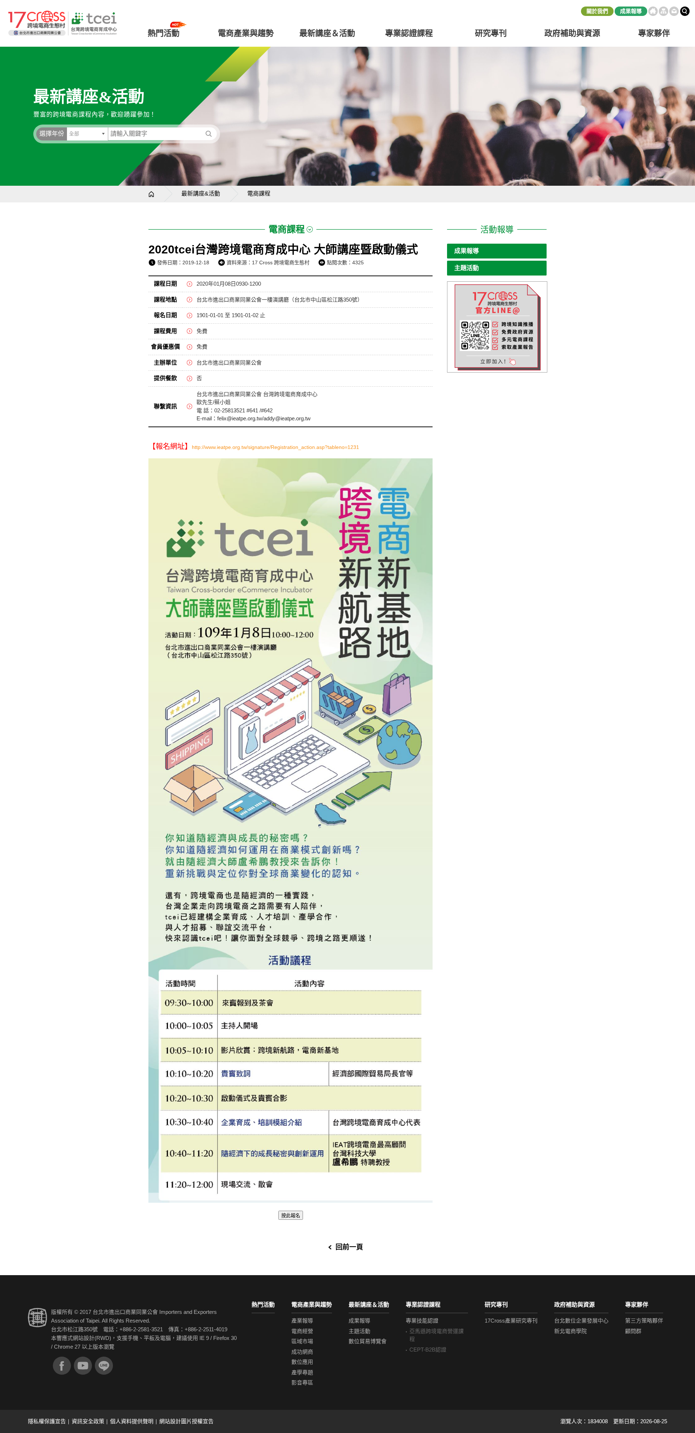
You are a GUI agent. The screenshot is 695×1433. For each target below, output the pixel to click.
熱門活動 (263, 1305)
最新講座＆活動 (369, 1305)
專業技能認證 (422, 1321)
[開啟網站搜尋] (685, 11)
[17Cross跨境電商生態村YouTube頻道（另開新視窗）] (83, 1366)
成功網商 (302, 1352)
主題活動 (466, 268)
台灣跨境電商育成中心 (62, 23)
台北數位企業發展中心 (581, 1321)
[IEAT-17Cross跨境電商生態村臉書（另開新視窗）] (62, 1366)
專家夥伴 (636, 1305)
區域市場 (302, 1341)
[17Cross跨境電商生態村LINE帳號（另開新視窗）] (104, 1366)
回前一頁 (349, 1247)
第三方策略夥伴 (644, 1321)
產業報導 (302, 1321)
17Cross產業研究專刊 (511, 1321)
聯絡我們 (674, 11)
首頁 (653, 11)
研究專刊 (491, 33)
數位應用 (302, 1362)
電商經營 (302, 1331)
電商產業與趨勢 (311, 1305)
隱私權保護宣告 (47, 1421)
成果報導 (631, 11)
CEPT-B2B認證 (427, 1349)
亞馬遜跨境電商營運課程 (436, 1335)
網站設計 (83, 1338)
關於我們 (597, 11)
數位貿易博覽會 (368, 1341)
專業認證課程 (423, 1305)
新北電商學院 (570, 1331)
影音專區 (302, 1382)
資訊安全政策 (88, 1421)
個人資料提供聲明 (131, 1421)
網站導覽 (663, 11)
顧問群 (633, 1331)
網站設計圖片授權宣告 (186, 1421)
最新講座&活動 (200, 193)
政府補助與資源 (574, 1305)
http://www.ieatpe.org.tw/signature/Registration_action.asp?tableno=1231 (275, 447)
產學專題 (302, 1372)
